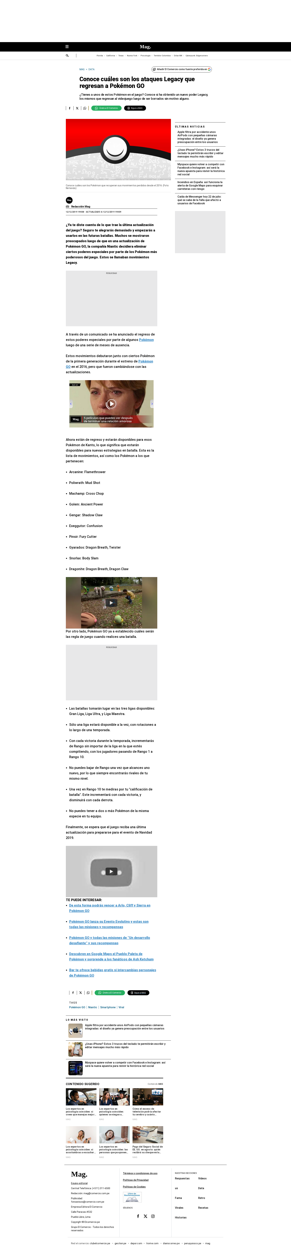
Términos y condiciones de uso (140, 1173)
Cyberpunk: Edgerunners (197, 56)
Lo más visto (77, 1020)
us (176, 1188)
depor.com (136, 1243)
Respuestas (182, 1178)
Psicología (145, 56)
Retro (201, 1198)
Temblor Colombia (162, 56)
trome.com (152, 1243)
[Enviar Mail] (68, 206)
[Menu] (69, 46)
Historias (181, 1217)
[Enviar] (67, 56)
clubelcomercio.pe (100, 1243)
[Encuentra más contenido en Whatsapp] (85, 108)
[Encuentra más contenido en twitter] (77, 108)
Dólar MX (178, 56)
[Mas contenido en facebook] (138, 1216)
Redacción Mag (80, 206)
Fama (178, 1198)
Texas (121, 56)
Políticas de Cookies (134, 1186)
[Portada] (79, 1180)
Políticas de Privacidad (136, 1180)
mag (207, 1243)
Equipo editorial (79, 1183)
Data (201, 1188)
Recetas (203, 1207)
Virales (179, 1207)
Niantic (92, 1007)
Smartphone (108, 1007)
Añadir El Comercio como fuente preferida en (182, 69)
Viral (121, 1007)
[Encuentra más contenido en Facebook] (69, 108)
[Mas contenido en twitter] (145, 1216)
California (110, 56)
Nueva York (132, 56)
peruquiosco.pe (192, 1243)
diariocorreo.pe (171, 1243)
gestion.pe (120, 1243)
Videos (202, 1178)
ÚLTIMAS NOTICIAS (190, 126)
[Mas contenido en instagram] (153, 1216)
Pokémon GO (77, 1007)
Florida (100, 56)
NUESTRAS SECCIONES (186, 1173)
